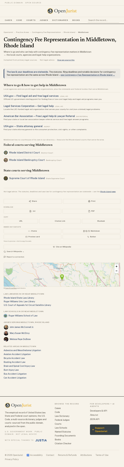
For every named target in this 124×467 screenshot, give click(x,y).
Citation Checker (63, 443)
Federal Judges (62, 420)
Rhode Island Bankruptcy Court (27, 160)
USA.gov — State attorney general (23, 126)
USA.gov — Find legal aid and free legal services (31, 96)
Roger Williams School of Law (23, 315)
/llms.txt (94, 415)
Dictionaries (60, 20)
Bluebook (101, 221)
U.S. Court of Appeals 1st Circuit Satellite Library (27, 305)
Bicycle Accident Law (14, 358)
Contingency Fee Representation (46, 32)
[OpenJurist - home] (62, 11)
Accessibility (34, 455)
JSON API (94, 419)
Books (76, 20)
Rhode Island (69, 32)
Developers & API (98, 411)
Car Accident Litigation (15, 378)
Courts (31, 20)
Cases (8, 20)
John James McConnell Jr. (22, 327)
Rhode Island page (108, 192)
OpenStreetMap (11, 288)
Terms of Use (101, 455)
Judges (44, 20)
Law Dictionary (62, 416)
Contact (50, 455)
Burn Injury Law (11, 370)
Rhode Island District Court (24, 152)
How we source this (66, 60)
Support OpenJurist (99, 430)
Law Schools (61, 428)
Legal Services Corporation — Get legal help (29, 106)
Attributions (86, 455)
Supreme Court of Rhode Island (27, 178)
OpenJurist (8, 32)
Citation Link (60, 221)
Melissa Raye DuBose (20, 339)
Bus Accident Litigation (15, 374)
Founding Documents (65, 435)
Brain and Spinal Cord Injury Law (19, 366)
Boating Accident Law (14, 362)
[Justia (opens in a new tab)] (41, 440)
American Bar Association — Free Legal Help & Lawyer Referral (39, 116)
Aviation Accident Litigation (17, 354)
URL (21, 221)
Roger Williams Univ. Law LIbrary (19, 301)
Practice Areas (22, 32)
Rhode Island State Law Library (19, 298)
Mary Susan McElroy (19, 333)
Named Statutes (63, 432)
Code (19, 20)
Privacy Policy (12, 459)
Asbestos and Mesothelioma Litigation (22, 350)
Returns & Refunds (67, 455)
